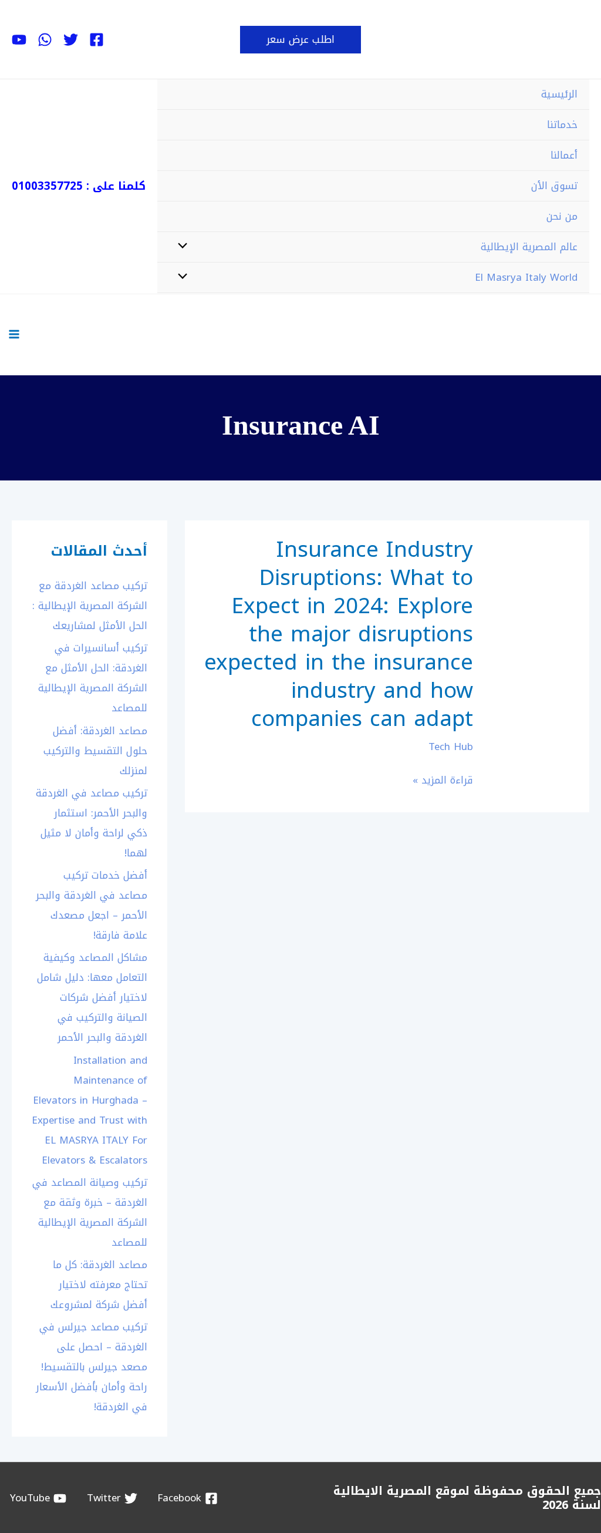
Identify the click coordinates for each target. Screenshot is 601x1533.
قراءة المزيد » (443, 780)
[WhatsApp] (45, 39)
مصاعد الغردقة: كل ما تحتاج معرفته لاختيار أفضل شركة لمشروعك (98, 1284)
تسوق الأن (554, 185)
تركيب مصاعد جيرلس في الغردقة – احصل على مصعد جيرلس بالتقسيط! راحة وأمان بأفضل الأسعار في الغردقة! (91, 1366)
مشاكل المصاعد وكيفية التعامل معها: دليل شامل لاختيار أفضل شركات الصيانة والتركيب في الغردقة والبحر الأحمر (92, 997)
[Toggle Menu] (185, 246)
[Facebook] (96, 39)
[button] (300, 39)
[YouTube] (19, 39)
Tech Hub (450, 746)
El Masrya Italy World (526, 277)
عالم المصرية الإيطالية (529, 246)
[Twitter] (70, 39)
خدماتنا (562, 124)
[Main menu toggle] (14, 334)
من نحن (562, 216)
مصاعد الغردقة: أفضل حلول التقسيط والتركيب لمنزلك (95, 750)
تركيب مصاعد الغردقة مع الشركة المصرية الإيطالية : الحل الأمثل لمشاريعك (89, 605)
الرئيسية (559, 94)
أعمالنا (564, 155)
